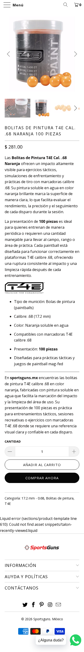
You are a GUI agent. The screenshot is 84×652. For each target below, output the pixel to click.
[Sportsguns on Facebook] (33, 605)
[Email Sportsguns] (58, 605)
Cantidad (13, 441)
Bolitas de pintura (60, 498)
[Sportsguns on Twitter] (25, 605)
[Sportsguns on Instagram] (50, 605)
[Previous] (9, 54)
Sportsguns (41, 619)
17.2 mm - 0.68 (32, 498)
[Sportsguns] (42, 4)
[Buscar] (67, 5)
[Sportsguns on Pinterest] (41, 605)
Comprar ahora (42, 477)
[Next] (75, 54)
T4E (8, 503)
